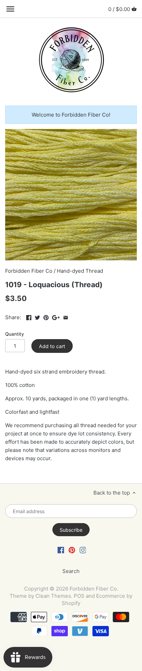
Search (71, 571)
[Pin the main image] (46, 316)
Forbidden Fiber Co (28, 271)
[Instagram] (83, 549)
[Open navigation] (10, 9)
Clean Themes (53, 596)
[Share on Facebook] (28, 316)
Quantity (14, 334)
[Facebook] (61, 549)
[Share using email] (65, 316)
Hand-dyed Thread (80, 271)
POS (79, 596)
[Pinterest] (72, 549)
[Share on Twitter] (37, 316)
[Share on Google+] (56, 316)
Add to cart (52, 346)
